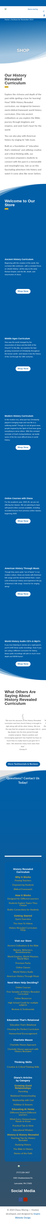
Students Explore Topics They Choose (23, 904)
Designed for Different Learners (23, 899)
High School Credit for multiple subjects (23, 1004)
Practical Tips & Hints (23, 1126)
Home (7, 20)
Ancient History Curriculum (19, 259)
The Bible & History (23, 1149)
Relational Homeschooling (23, 1096)
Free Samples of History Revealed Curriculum (23, 993)
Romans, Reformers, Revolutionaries (23, 951)
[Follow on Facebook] (21, 1199)
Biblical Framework (23, 889)
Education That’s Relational (23, 1025)
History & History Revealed (23, 1134)
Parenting (23, 1091)
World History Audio (23, 972)
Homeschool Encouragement (23, 1034)
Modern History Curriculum (19, 416)
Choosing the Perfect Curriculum (23, 1029)
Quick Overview (23, 919)
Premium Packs (23, 963)
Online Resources (23, 998)
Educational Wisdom (23, 1130)
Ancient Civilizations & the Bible (23, 946)
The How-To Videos (23, 924)
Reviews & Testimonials (23, 1009)
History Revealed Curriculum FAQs (23, 929)
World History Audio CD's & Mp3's (22, 641)
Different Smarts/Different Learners (23, 1114)
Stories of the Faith (23, 1153)
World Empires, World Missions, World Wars (23, 958)
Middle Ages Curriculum (17, 338)
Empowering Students (23, 885)
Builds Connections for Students (23, 910)
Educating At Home (23, 1109)
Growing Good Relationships (23, 1086)
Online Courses (23, 987)
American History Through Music (22, 568)
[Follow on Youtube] (25, 1199)
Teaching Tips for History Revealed (23, 1139)
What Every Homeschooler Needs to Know (23, 1120)
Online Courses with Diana (19, 498)
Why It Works (23, 877)
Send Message (16, 845)
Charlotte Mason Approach (23, 1045)
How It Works (23, 895)
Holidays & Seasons (23, 1105)
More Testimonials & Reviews (23, 764)
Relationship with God (23, 1100)
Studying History (23, 1145)
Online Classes (23, 968)
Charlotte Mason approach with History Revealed (23, 1050)
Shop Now (23, 291)
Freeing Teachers (23, 881)
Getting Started (23, 915)
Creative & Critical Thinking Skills (23, 1067)
